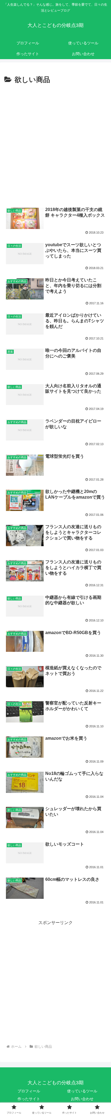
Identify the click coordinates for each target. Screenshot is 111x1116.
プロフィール (29, 1091)
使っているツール (82, 1091)
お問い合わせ (82, 1099)
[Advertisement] (55, 144)
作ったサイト (29, 1099)
